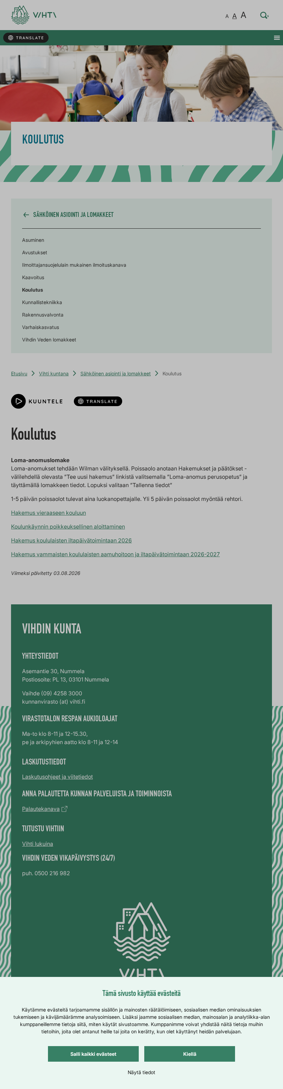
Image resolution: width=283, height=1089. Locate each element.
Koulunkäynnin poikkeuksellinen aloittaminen (68, 526)
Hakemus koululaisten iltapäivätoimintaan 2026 (71, 540)
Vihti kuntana (54, 373)
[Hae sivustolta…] (264, 15)
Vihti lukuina (37, 843)
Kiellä (189, 1054)
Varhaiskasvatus (40, 327)
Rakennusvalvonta (43, 315)
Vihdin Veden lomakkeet (49, 339)
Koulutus (32, 290)
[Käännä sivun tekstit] (25, 38)
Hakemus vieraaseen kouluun (48, 512)
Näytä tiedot (141, 1072)
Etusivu (19, 373)
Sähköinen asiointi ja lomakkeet (115, 373)
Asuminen (33, 240)
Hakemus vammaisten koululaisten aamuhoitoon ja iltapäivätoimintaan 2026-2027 (115, 554)
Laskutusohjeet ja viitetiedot (57, 776)
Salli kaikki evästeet (93, 1054)
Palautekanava (41, 808)
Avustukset (34, 252)
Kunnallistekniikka (42, 302)
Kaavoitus (33, 277)
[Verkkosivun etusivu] (33, 15)
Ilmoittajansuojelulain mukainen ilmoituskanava (74, 265)
